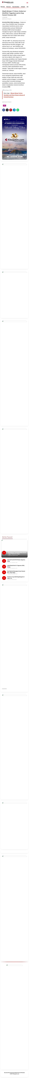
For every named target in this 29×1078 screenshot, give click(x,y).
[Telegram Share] (14, 110)
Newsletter (18, 1072)
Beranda (6, 1072)
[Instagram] (4, 105)
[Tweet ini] (7, 110)
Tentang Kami (11, 1072)
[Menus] (27, 2)
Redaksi (23, 1072)
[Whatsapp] (17, 110)
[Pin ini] (10, 110)
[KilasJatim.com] (7, 2)
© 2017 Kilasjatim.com (14, 1073)
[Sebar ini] (3, 110)
